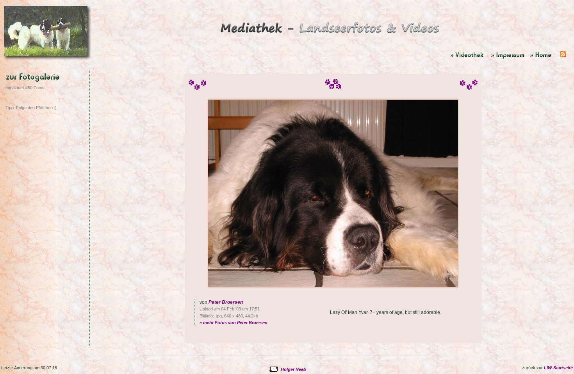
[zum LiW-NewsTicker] (563, 58)
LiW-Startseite (558, 367)
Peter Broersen (226, 302)
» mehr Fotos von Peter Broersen (233, 322)
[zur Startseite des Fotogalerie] (331, 34)
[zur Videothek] (468, 58)
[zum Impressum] (508, 58)
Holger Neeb (293, 369)
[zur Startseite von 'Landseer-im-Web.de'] (543, 58)
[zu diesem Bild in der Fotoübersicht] (48, 91)
